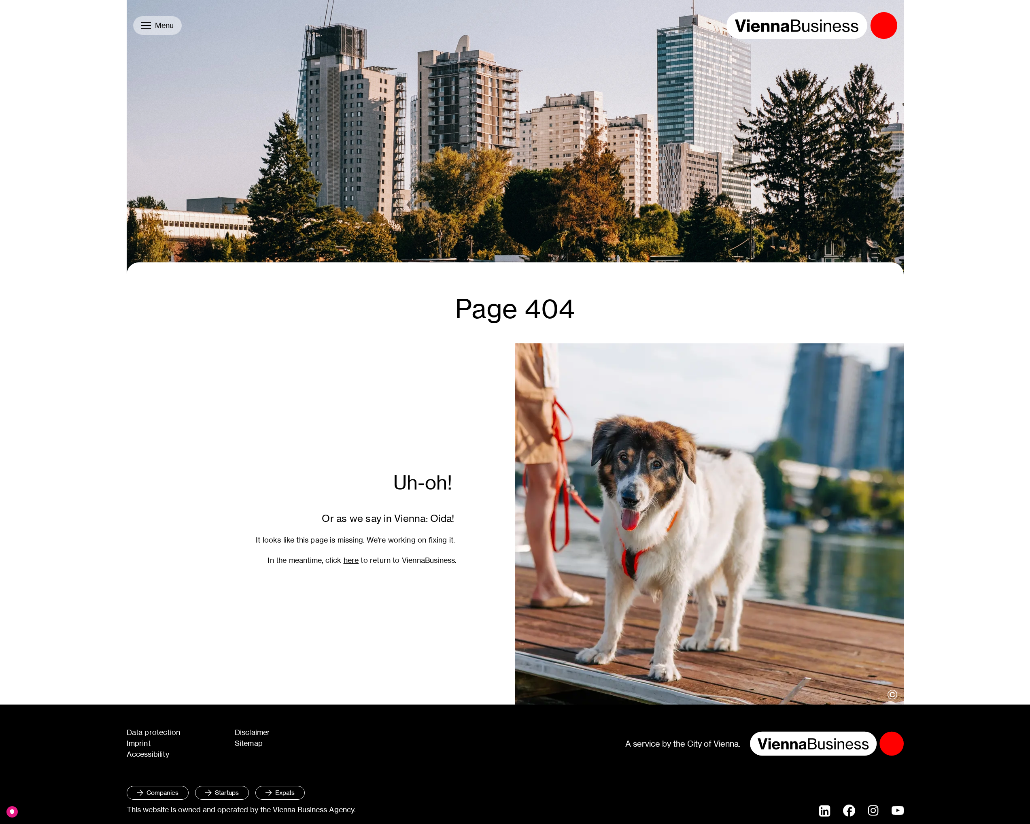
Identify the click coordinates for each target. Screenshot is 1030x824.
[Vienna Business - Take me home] (811, 25)
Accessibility (148, 754)
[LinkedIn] (824, 811)
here (351, 560)
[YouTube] (898, 811)
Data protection (154, 732)
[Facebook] (849, 811)
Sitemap (249, 743)
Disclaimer (252, 732)
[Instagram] (873, 811)
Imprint (139, 743)
